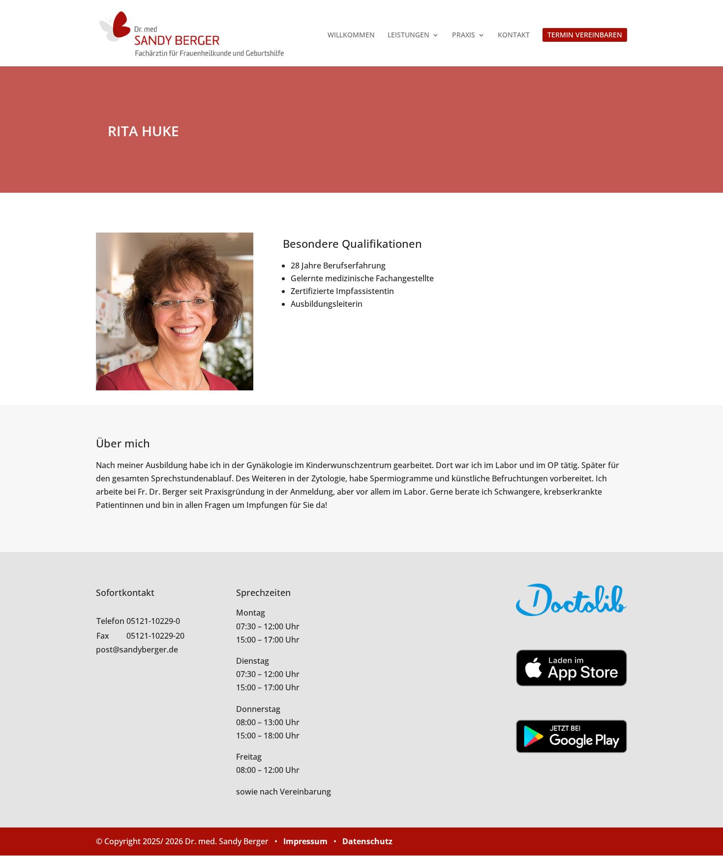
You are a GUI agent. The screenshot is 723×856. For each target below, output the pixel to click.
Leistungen (408, 35)
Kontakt (514, 35)
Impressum (305, 841)
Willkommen (351, 35)
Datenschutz (367, 841)
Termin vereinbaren (584, 34)
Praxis (463, 35)
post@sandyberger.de (137, 649)
